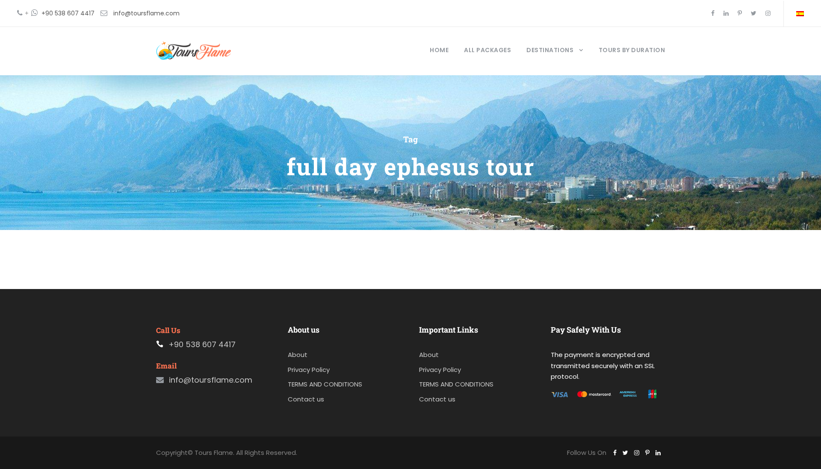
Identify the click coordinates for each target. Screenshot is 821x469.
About (297, 354)
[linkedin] (726, 13)
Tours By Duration (632, 50)
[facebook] (713, 13)
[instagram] (768, 13)
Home (439, 50)
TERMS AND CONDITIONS (325, 384)
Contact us (306, 399)
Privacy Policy (309, 369)
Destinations (549, 50)
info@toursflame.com (146, 13)
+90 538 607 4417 (68, 13)
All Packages (487, 50)
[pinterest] (740, 13)
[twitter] (753, 13)
